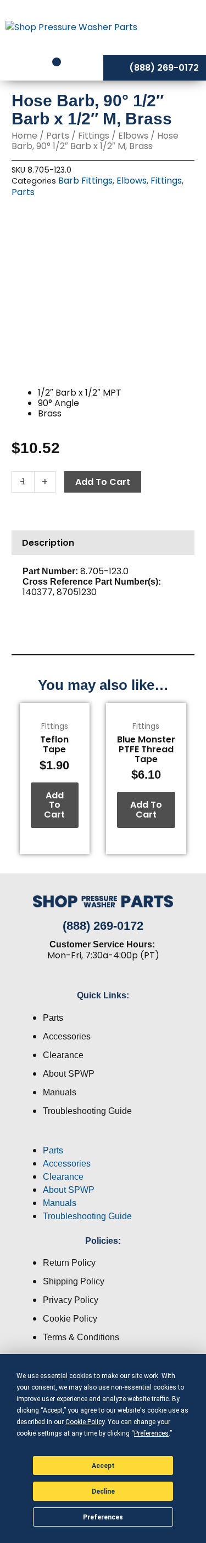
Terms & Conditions (81, 1337)
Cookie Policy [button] (84, 1422)
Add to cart (102, 482)
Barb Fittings (85, 180)
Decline (103, 1491)
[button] (103, 1137)
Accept (103, 1466)
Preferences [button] (151, 1433)
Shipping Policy (73, 1281)
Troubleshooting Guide (87, 1111)
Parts (57, 135)
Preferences (103, 1517)
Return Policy (69, 1262)
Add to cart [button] (54, 805)
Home (24, 135)
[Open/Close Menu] (182, 26)
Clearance (63, 1055)
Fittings (93, 135)
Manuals (59, 1092)
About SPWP (68, 1073)
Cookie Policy (70, 1318)
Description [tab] (48, 542)
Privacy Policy (70, 1300)
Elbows (133, 135)
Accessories (67, 1036)
